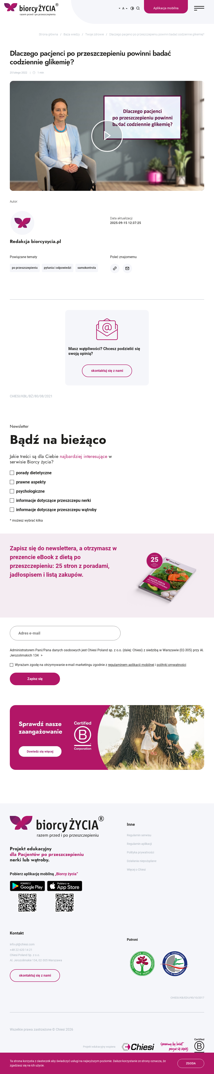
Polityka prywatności (140, 852)
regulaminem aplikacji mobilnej (131, 665)
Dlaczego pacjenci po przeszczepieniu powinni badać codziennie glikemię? (156, 34)
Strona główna (48, 34)
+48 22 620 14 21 (21, 949)
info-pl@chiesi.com (22, 944)
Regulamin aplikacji (139, 843)
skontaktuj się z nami (107, 371)
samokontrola (87, 267)
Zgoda (191, 1063)
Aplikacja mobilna (165, 8)
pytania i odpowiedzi (57, 267)
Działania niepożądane (141, 861)
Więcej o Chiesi (136, 869)
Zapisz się (35, 679)
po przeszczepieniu (25, 267)
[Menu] (199, 8)
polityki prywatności (171, 665)
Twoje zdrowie (94, 34)
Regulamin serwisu (139, 835)
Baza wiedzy (72, 34)
